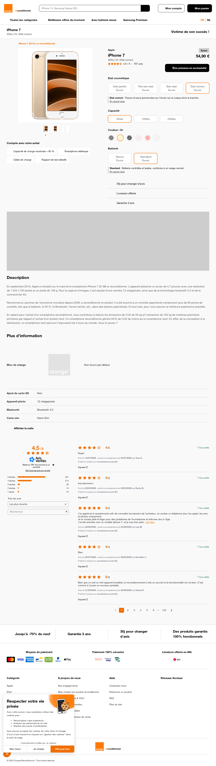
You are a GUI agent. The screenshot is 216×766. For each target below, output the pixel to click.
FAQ (111, 698)
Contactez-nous (117, 685)
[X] (187, 686)
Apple (10, 685)
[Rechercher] (145, 8)
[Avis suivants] (171, 610)
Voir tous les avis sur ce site (37, 470)
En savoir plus (117, 101)
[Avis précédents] (115, 610)
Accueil (8, 43)
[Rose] (138, 138)
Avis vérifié (204, 447)
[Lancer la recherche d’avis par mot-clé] (66, 512)
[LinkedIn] (179, 686)
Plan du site (115, 704)
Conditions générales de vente (74, 716)
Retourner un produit (120, 691)
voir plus (150, 522)
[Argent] (157, 138)
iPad (9, 691)
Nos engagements (68, 685)
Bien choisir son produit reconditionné (78, 691)
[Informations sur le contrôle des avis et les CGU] (53, 464)
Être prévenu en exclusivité (189, 68)
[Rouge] (147, 138)
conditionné (23, 10)
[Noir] (111, 138)
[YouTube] (196, 686)
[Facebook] (163, 686)
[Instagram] (171, 686)
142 (164, 610)
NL (209, 20)
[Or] (120, 138)
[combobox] (90, 8)
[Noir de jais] (129, 138)
